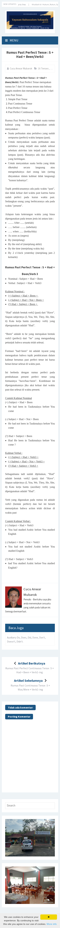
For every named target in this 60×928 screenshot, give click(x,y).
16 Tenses (43, 68)
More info (52, 924)
